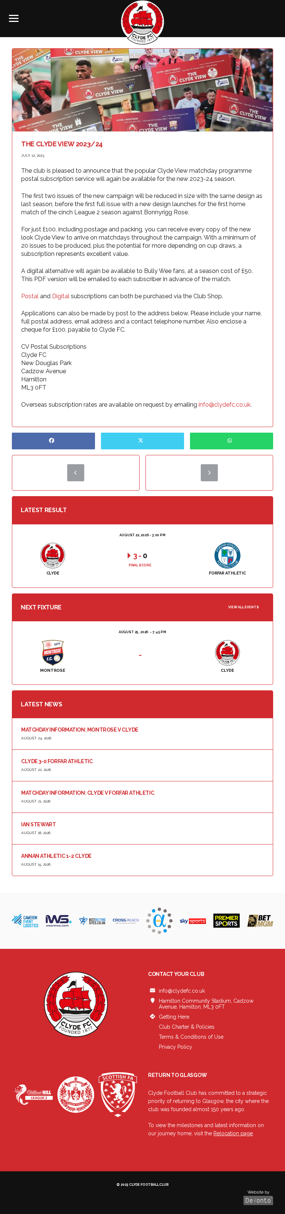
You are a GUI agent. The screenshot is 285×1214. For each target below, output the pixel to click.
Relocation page (233, 1133)
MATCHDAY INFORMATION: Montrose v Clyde (79, 730)
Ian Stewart (38, 824)
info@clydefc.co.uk (224, 404)
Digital (60, 296)
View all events (243, 607)
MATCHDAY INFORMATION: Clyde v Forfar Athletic (87, 793)
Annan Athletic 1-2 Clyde (56, 856)
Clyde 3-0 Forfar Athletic (57, 761)
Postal (30, 296)
